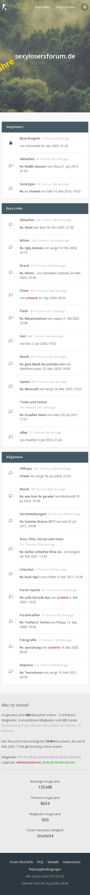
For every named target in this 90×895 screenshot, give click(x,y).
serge (54, 248)
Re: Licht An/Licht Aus (35, 597)
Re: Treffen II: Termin (35, 622)
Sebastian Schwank (56, 273)
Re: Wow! (26, 227)
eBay (24, 432)
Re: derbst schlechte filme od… (41, 552)
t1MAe (52, 577)
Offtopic (26, 468)
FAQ (40, 862)
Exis (28, 343)
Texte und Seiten (33, 402)
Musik (24, 356)
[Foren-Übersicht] (5, 7)
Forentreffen (30, 615)
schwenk (32, 298)
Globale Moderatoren (58, 762)
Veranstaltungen (33, 514)
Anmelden (42, 7)
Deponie (26, 665)
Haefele (31, 440)
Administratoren (28, 762)
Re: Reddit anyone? (33, 166)
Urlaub (24, 476)
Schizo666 (33, 146)
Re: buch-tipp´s (30, 577)
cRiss (56, 166)
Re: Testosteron (31, 672)
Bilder (25, 240)
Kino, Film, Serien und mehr (42, 539)
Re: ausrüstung (30, 647)
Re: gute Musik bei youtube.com (42, 364)
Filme (24, 290)
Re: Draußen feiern (33, 415)
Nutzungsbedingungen (45, 869)
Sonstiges (27, 184)
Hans (56, 415)
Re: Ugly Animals (31, 248)
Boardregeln (30, 138)
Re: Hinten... (28, 273)
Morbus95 (68, 496)
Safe (50, 191)
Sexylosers (14, 126)
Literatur (27, 569)
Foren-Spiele (30, 590)
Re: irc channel (30, 191)
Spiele (25, 381)
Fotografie (28, 640)
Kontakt (53, 862)
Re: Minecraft (29, 389)
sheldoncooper (31, 369)
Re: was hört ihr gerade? (37, 496)
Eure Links (14, 208)
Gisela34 (45, 836)
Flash (24, 311)
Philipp (61, 622)
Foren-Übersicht (21, 862)
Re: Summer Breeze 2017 (37, 521)
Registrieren (65, 7)
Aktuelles (27, 159)
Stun (43, 227)
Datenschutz (71, 862)
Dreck (24, 265)
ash (64, 521)
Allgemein (14, 457)
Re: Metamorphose (33, 318)
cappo (58, 318)
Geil (23, 336)
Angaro (75, 552)
